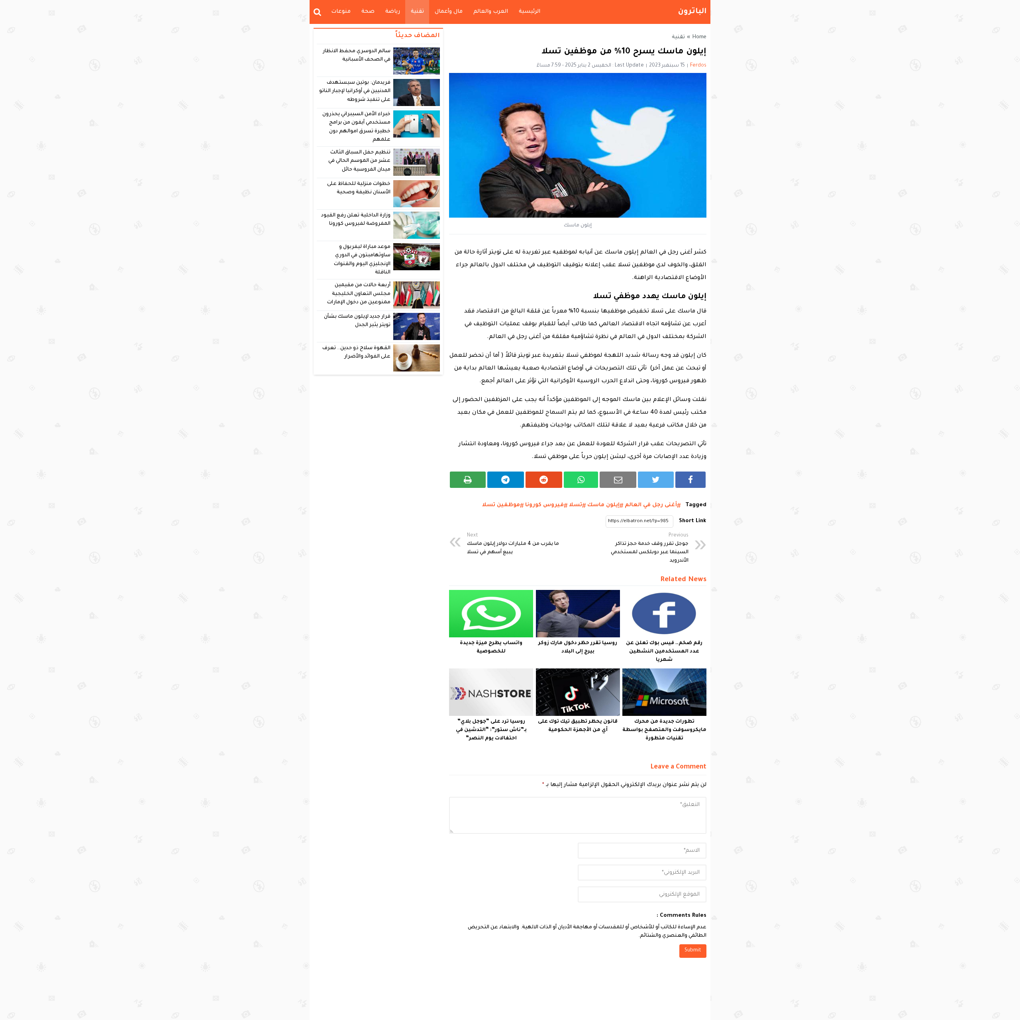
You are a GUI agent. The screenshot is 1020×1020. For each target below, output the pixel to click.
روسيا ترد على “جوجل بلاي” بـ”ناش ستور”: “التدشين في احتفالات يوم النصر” (491, 730)
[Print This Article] (468, 480)
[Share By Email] (618, 480)
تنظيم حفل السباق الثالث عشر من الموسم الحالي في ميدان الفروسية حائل (359, 161)
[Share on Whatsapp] (581, 480)
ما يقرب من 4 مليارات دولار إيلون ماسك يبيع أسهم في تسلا (513, 544)
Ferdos (698, 66)
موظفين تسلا (501, 505)
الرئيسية (529, 12)
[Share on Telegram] (505, 480)
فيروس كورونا (544, 505)
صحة (368, 12)
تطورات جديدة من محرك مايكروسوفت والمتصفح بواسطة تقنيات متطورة (664, 730)
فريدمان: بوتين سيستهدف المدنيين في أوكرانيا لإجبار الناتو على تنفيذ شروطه (355, 91)
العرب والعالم (490, 12)
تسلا (575, 505)
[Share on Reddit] (544, 480)
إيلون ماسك (603, 505)
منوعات (341, 12)
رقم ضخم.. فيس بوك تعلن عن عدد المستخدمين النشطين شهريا (664, 652)
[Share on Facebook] (690, 480)
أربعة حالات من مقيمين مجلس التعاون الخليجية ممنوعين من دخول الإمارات (358, 294)
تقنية (417, 12)
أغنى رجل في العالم (651, 505)
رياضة (392, 12)
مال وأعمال (449, 12)
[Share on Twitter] (656, 480)
